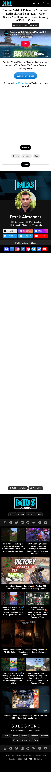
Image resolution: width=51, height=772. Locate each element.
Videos (35, 25)
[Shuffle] (39, 3)
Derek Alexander (22, 25)
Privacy (25, 755)
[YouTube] (45, 522)
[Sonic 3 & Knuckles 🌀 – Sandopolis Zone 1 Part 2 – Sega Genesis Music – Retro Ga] (13, 670)
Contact (30, 514)
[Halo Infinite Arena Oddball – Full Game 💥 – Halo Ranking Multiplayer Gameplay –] (38, 604)
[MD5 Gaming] (25, 503)
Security (32, 755)
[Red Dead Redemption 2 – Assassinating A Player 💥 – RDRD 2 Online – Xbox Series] (25, 646)
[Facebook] (10, 522)
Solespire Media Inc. (22, 224)
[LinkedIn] (22, 522)
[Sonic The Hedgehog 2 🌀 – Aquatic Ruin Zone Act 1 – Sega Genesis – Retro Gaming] (13, 604)
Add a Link (37, 488)
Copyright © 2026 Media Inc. (25, 759)
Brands (24, 735)
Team (39, 514)
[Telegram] (39, 522)
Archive (21, 514)
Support (38, 755)
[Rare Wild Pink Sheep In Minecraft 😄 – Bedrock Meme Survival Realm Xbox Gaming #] (13, 540)
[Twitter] (16, 522)
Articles (25, 243)
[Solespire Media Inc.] (25, 726)
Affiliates (14, 735)
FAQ (13, 755)
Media (15, 740)
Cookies (7, 755)
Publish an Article (19, 488)
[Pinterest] (27, 522)
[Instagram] (5, 522)
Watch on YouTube (25, 75)
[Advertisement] (25, 115)
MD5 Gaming (22, 82)
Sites (36, 740)
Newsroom (26, 740)
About (12, 514)
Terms (44, 755)
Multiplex (19, 755)
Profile (18, 243)
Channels (34, 735)
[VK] (33, 522)
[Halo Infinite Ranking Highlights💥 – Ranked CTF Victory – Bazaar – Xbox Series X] (25, 583)
